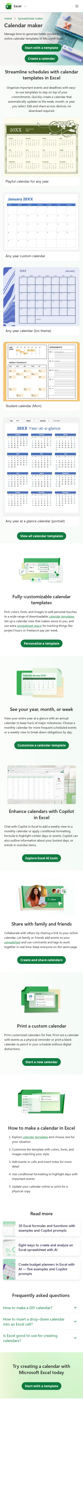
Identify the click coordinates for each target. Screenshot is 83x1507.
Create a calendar (41, 58)
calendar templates (61, 616)
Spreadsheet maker (30, 18)
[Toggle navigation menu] (77, 6)
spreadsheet (12, 942)
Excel (17, 6)
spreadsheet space (29, 626)
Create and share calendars (41, 960)
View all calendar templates (41, 536)
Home (8, 18)
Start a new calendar (41, 1062)
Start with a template (41, 48)
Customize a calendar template (42, 745)
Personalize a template (41, 643)
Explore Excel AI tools (41, 858)
